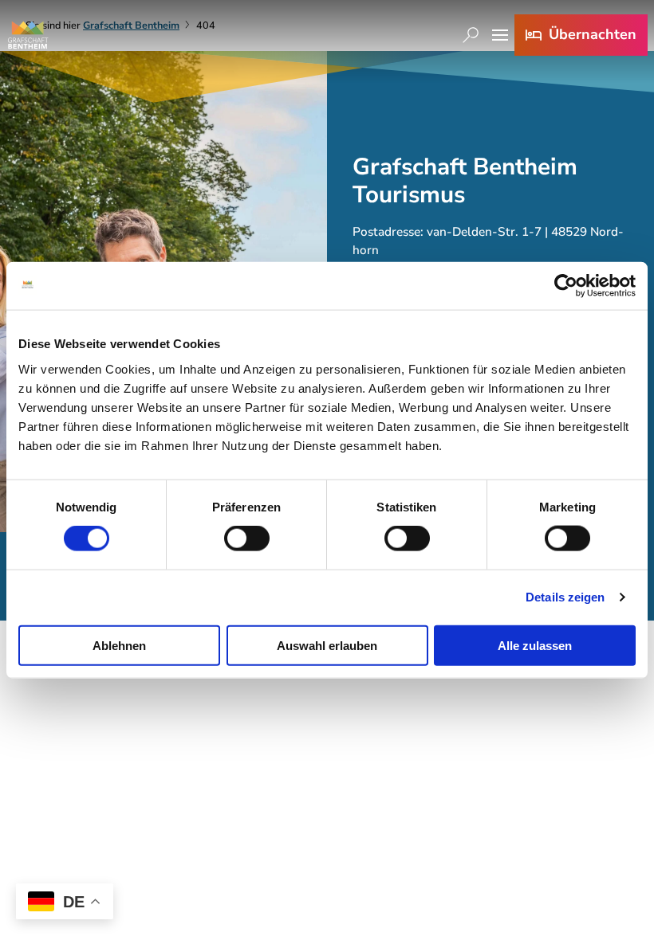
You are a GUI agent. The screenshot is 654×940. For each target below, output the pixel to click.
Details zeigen (565, 597)
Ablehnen (119, 645)
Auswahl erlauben (327, 645)
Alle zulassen (535, 645)
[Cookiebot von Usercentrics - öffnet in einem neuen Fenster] (566, 286)
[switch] (247, 538)
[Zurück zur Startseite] (27, 35)
